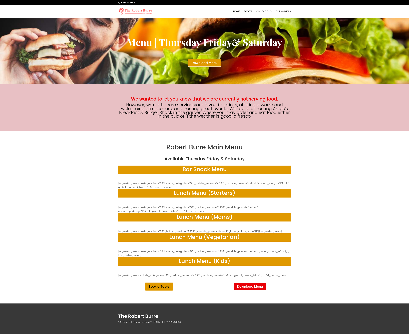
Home (236, 11)
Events (248, 11)
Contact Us (264, 11)
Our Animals (283, 11)
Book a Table (159, 286)
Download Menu (204, 63)
